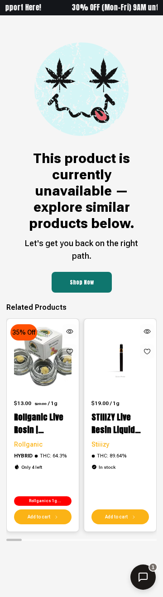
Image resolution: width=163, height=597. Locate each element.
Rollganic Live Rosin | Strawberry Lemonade (38, 423)
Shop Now (82, 282)
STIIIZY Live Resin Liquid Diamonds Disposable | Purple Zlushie (117, 423)
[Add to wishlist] (69, 351)
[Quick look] (69, 331)
